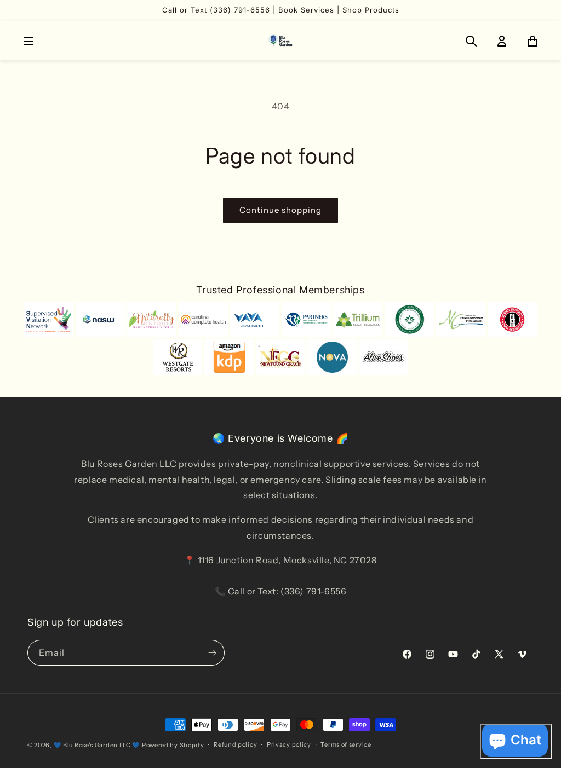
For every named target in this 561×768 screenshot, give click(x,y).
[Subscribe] (212, 653)
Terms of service (345, 744)
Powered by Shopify (173, 745)
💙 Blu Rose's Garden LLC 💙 (97, 745)
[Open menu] (28, 41)
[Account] (502, 41)
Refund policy (235, 744)
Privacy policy (289, 744)
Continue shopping (280, 210)
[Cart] (532, 41)
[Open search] (471, 41)
